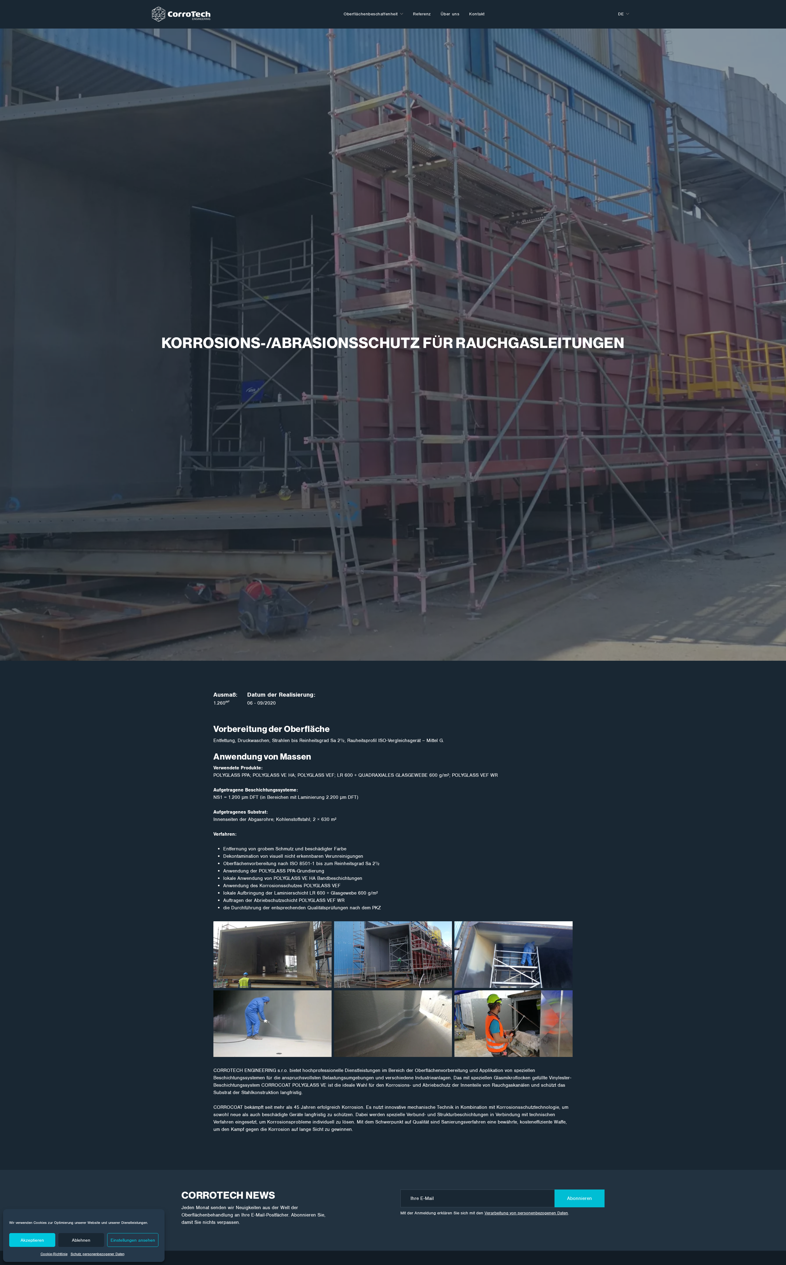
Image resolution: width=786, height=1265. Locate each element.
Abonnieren (579, 1198)
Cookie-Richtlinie (54, 1253)
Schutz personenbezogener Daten (97, 1253)
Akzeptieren (32, 1240)
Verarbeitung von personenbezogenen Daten (526, 1213)
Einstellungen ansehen (133, 1240)
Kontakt (477, 14)
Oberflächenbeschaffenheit (371, 14)
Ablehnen (81, 1240)
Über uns (450, 14)
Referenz (421, 14)
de (621, 14)
